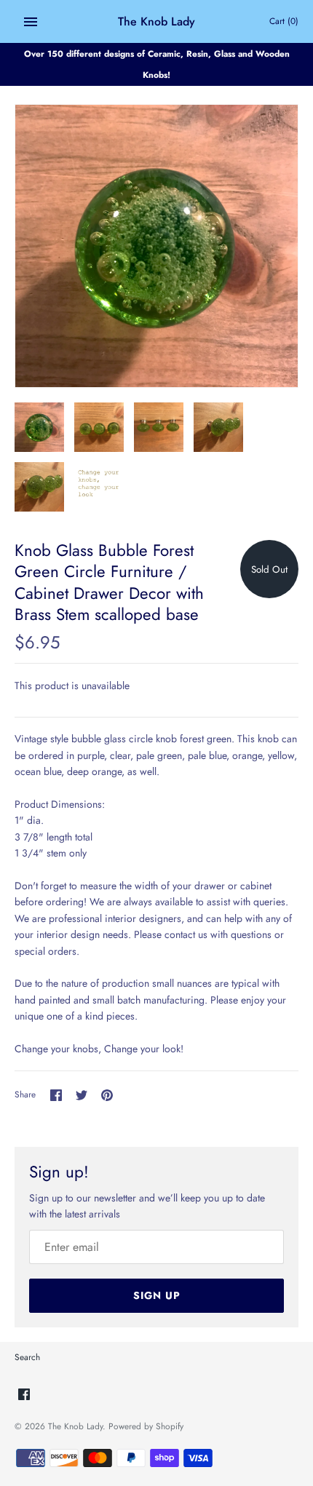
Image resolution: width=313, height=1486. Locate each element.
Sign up (157, 1295)
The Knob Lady (75, 1426)
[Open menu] (31, 22)
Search (27, 1357)
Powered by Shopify (145, 1426)
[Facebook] (24, 1395)
